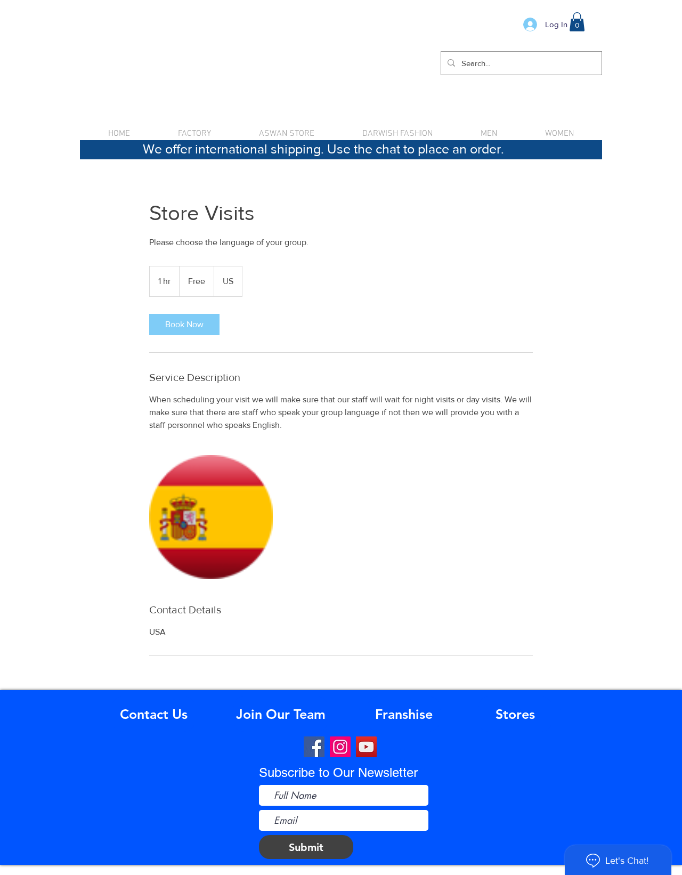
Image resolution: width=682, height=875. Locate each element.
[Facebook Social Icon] (314, 746)
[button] (577, 21)
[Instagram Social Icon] (340, 746)
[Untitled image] (211, 517)
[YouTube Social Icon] (366, 746)
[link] (184, 324)
